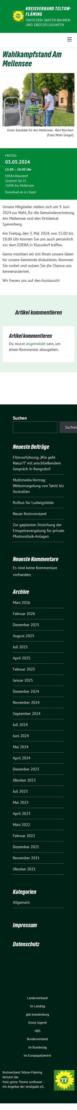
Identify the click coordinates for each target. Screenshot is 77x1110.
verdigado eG (34, 1087)
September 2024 (26, 713)
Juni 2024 (21, 735)
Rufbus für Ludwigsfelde (33, 502)
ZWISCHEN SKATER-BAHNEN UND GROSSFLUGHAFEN (48, 22)
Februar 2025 (24, 669)
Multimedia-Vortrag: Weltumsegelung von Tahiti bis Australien (38, 485)
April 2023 (21, 813)
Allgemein (21, 902)
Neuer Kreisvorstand (29, 513)
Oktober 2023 (24, 780)
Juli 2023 (20, 791)
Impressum (25, 925)
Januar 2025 (23, 680)
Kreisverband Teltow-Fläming (48, 11)
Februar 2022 (24, 835)
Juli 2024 (20, 724)
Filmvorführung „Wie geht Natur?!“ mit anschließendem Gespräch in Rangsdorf (37, 463)
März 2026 (21, 602)
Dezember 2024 (26, 691)
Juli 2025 (20, 646)
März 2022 (21, 824)
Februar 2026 (24, 613)
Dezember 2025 (26, 624)
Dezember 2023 (26, 769)
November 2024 (26, 702)
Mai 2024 (20, 746)
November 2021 (26, 857)
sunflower (35, 1082)
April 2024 (21, 758)
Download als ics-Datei (20, 192)
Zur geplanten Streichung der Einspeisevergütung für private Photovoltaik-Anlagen (38, 530)
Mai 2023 (20, 802)
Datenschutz (26, 944)
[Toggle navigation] (69, 39)
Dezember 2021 (26, 846)
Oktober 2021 (24, 869)
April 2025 (21, 658)
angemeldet (36, 343)
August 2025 (23, 635)
